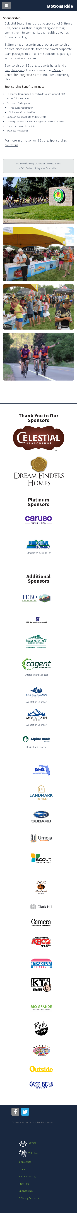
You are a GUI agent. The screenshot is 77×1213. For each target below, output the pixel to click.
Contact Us (25, 1161)
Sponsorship (26, 1190)
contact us (11, 145)
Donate (32, 1142)
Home (22, 1169)
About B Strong (27, 1176)
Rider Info (24, 1183)
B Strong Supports (29, 1198)
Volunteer (33, 1153)
